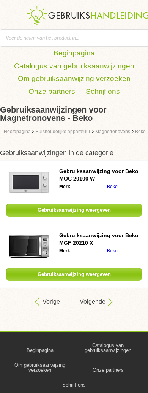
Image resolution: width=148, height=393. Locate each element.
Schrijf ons (103, 91)
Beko (112, 186)
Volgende (92, 301)
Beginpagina (74, 53)
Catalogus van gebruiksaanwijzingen (74, 66)
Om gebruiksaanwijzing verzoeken (74, 78)
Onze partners (51, 91)
